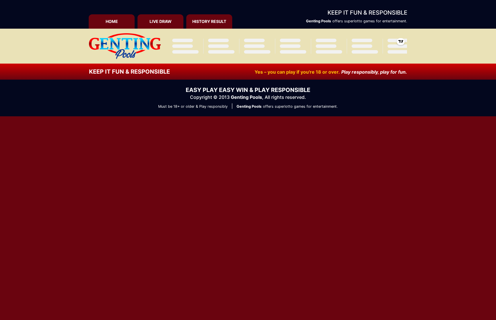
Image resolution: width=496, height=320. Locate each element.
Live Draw (161, 21)
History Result (209, 21)
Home (112, 21)
